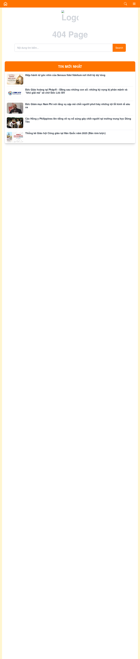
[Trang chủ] (5, 4)
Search (119, 47)
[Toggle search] (125, 3)
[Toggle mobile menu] (134, 4)
